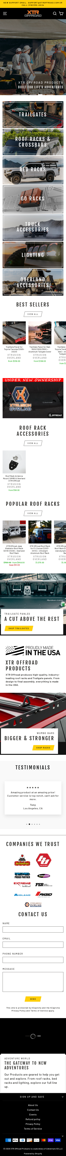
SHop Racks (43, 748)
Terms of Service (39, 1010)
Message (9, 969)
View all (32, 314)
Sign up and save (32, 1096)
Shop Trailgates (19, 628)
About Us (33, 1105)
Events (33, 1114)
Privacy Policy (19, 1010)
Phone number (13, 953)
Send (33, 999)
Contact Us (33, 1110)
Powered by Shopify (33, 1154)
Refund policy (33, 1119)
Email (7, 938)
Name (6, 923)
